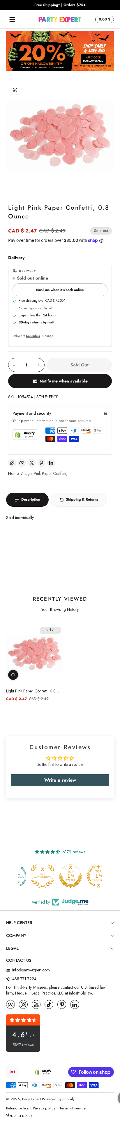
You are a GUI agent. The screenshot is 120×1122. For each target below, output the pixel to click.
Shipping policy (19, 1115)
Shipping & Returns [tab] (82, 499)
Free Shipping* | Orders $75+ (60, 5)
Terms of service (72, 1108)
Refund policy (17, 1108)
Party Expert (31, 1099)
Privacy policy (44, 1108)
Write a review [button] (60, 780)
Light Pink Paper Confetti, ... (48, 473)
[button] (103, 19)
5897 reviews (23, 1044)
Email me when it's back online (60, 289)
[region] (60, 5)
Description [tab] (30, 499)
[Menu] (12, 19)
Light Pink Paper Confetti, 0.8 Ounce (31, 691)
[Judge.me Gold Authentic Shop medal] (32, 876)
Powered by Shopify (58, 1099)
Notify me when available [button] (64, 381)
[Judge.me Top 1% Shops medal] (60, 876)
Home (13, 473)
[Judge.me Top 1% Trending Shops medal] (88, 876)
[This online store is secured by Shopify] (25, 434)
